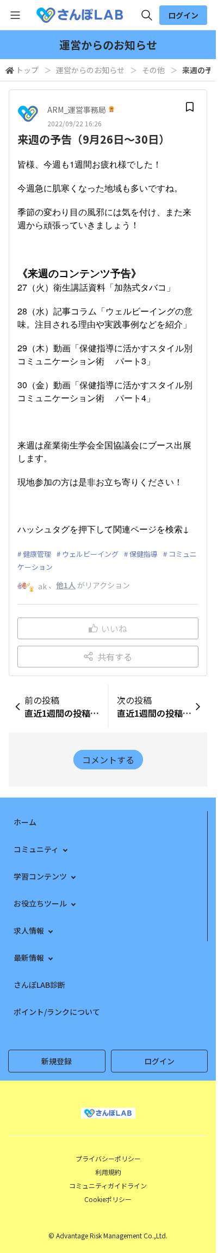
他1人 (66, 585)
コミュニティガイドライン (108, 1185)
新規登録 (56, 1061)
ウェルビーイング (90, 554)
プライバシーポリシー (108, 1158)
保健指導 (143, 554)
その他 (153, 70)
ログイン (183, 15)
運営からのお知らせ (90, 70)
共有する (114, 656)
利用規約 (108, 1172)
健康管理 (37, 554)
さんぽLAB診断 (39, 984)
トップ (27, 70)
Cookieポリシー (108, 1199)
